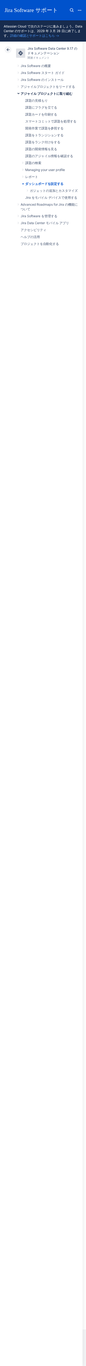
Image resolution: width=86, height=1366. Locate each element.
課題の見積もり (36, 100)
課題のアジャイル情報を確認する (49, 156)
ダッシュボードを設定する (44, 184)
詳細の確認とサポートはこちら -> (34, 35)
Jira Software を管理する (39, 216)
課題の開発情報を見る (41, 149)
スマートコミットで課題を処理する (50, 121)
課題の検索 (33, 163)
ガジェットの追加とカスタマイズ (54, 191)
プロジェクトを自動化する (40, 244)
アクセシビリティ (33, 230)
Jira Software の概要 (36, 66)
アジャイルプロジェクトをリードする (48, 87)
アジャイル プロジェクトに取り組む (46, 93)
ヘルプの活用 (30, 237)
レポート (31, 177)
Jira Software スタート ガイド (42, 73)
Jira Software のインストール (42, 80)
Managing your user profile (45, 170)
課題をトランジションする (44, 135)
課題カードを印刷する (41, 114)
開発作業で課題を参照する (44, 128)
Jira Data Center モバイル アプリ (45, 223)
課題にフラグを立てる (41, 107)
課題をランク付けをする (42, 142)
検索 (71, 10)
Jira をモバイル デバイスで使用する (51, 197)
